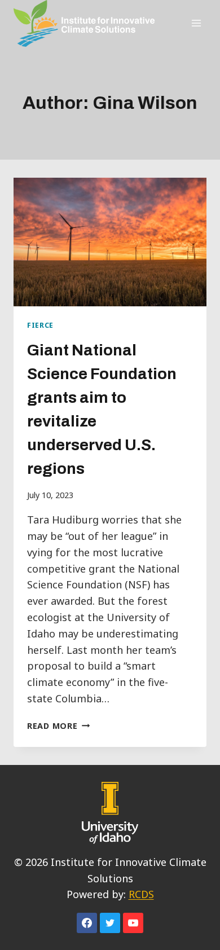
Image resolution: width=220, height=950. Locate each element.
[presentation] (110, 242)
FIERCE (40, 325)
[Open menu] (196, 23)
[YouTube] (133, 923)
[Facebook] (87, 923)
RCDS (141, 894)
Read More (58, 725)
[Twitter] (110, 923)
